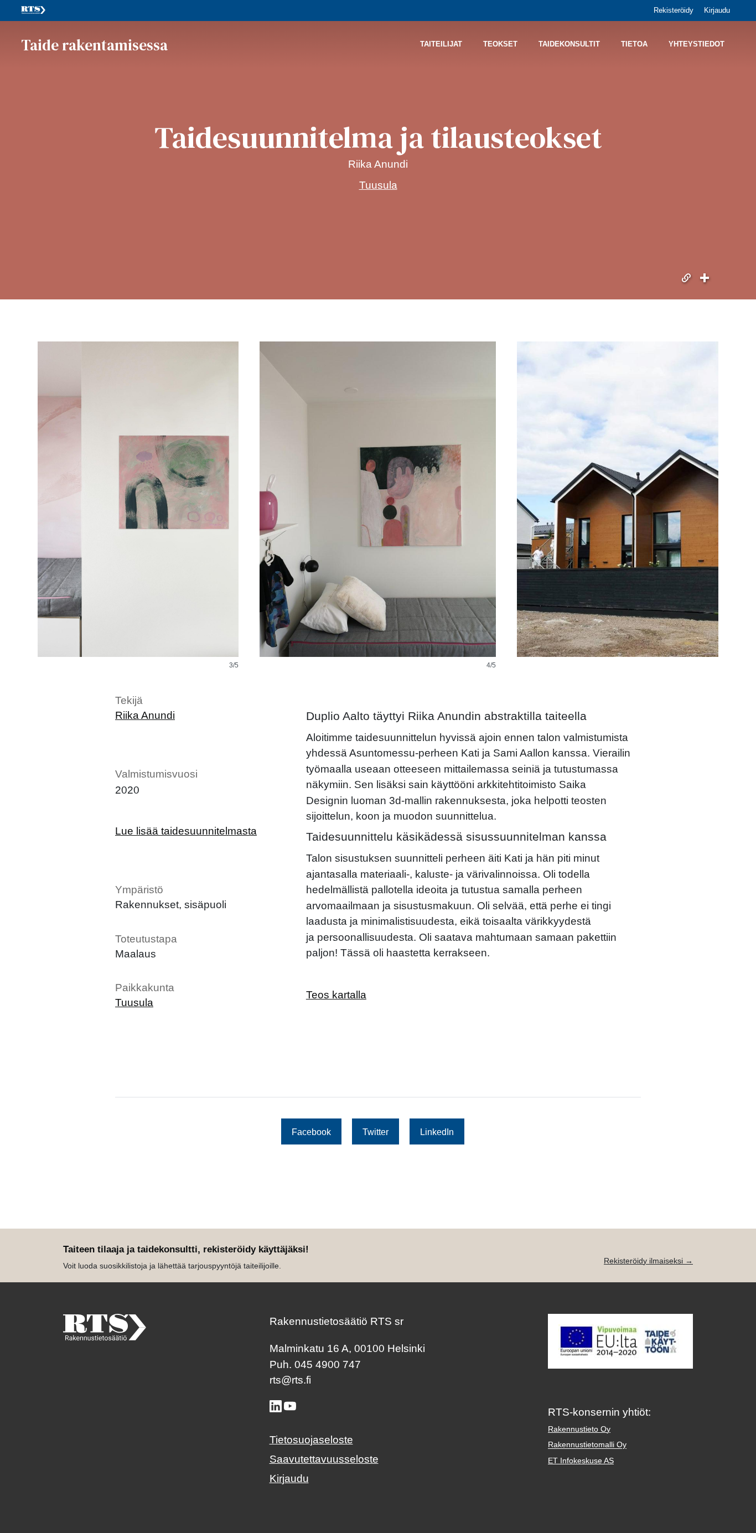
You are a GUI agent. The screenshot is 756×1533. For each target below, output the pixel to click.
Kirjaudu (717, 10)
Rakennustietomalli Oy (587, 1445)
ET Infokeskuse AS (581, 1460)
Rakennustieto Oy (579, 1429)
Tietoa (634, 44)
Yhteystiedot (696, 44)
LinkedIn (437, 1131)
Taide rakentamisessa (94, 44)
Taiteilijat (441, 44)
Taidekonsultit (569, 44)
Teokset (500, 44)
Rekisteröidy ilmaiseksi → (648, 1260)
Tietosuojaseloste (311, 1440)
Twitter (376, 1131)
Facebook (311, 1131)
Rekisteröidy (673, 10)
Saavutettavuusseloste (324, 1459)
